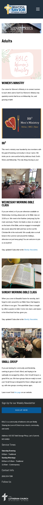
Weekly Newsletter (30, 250)
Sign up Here (21, 410)
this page (17, 392)
